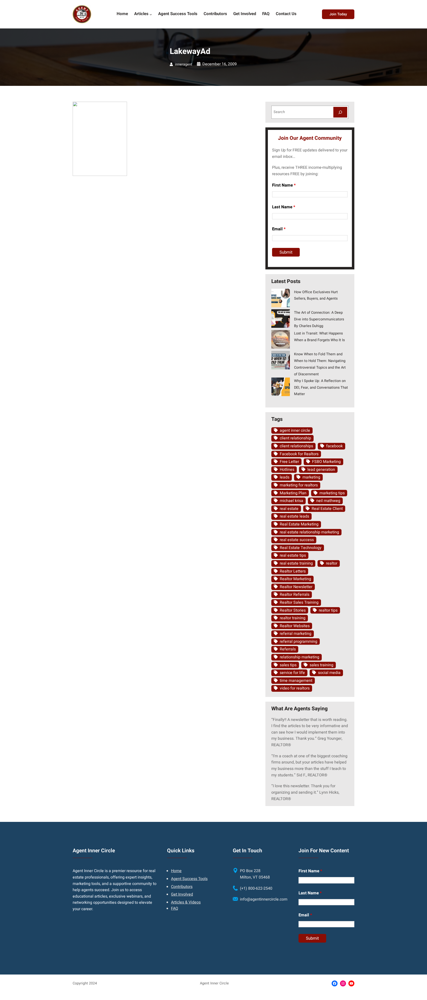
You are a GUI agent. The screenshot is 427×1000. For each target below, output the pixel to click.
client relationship (295, 438)
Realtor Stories (293, 610)
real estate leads (294, 516)
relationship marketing (299, 657)
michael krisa (291, 501)
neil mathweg (328, 501)
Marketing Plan (293, 493)
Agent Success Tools (189, 879)
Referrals (288, 649)
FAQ (174, 908)
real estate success (297, 540)
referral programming (298, 641)
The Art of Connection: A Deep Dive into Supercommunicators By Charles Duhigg (319, 319)
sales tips (288, 665)
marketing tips (332, 493)
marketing (311, 477)
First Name (284, 185)
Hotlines (287, 470)
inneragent (183, 64)
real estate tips (293, 555)
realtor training (292, 618)
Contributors (181, 887)
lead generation (321, 470)
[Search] (340, 112)
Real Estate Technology (300, 548)
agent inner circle (295, 430)
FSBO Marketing (326, 462)
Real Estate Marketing (299, 524)
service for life (292, 673)
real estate (289, 509)
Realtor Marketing (295, 579)
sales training (321, 665)
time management (296, 681)
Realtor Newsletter (296, 587)
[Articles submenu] (150, 14)
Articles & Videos (186, 902)
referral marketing (295, 634)
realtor (331, 563)
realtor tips (328, 610)
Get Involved (182, 894)
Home (176, 871)
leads (284, 477)
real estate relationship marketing (309, 532)
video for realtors (295, 688)
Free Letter (289, 462)
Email (279, 229)
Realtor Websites (295, 626)
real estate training (296, 563)
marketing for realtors (299, 485)
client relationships (296, 446)
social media (329, 673)
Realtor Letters (293, 571)
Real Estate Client (327, 509)
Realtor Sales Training (299, 602)
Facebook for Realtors (299, 454)
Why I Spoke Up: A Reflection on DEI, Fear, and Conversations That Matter (321, 387)
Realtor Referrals (294, 594)
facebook (334, 446)
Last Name (283, 207)
